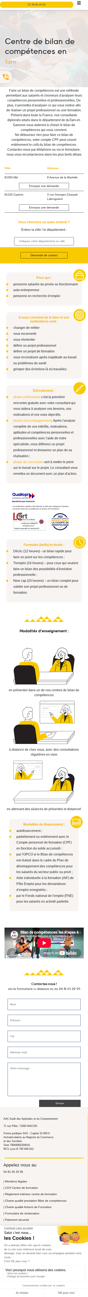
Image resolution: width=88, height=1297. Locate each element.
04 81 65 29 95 (69, 989)
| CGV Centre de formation (20, 1187)
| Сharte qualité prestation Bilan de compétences (35, 1200)
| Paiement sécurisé (16, 1219)
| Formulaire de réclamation (21, 1213)
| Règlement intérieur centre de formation (30, 1194)
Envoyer (60, 1103)
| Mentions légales (15, 1181)
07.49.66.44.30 (36, 4)
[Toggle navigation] (79, 4)
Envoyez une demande (44, 186)
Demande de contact (44, 255)
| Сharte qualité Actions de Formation (27, 1207)
